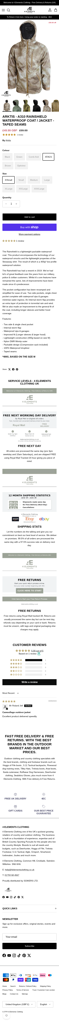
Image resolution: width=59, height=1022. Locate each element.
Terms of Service (22, 990)
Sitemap (25, 994)
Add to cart (29, 217)
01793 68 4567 (12, 875)
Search (13, 986)
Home (4, 986)
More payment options (29, 234)
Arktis (8, 140)
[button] (9, 241)
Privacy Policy (7, 990)
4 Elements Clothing (15, 1012)
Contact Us (14, 994)
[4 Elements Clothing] (29, 10)
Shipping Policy (45, 986)
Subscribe (29, 946)
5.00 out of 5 (37, 651)
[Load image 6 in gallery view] (29, 58)
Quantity (6, 197)
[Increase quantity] (17, 204)
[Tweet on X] (9, 369)
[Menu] (3, 10)
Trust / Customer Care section (43, 990)
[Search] (10, 10)
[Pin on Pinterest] (17, 369)
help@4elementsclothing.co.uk (19, 869)
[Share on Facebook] (13, 369)
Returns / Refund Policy (27, 986)
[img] (8, 701)
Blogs (4, 994)
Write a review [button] (30, 682)
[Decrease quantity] (5, 204)
